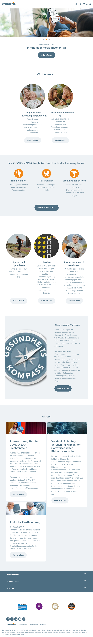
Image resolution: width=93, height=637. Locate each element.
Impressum (22, 624)
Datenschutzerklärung (17, 634)
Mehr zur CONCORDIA (46, 208)
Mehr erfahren (46, 55)
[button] (43, 39)
